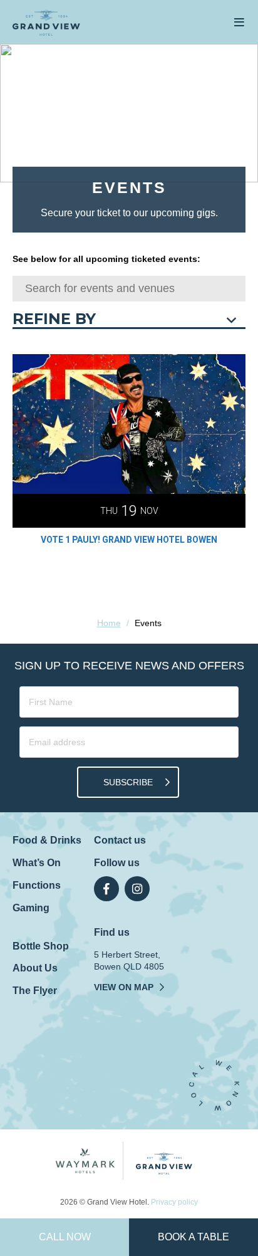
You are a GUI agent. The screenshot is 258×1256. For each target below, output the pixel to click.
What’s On (37, 862)
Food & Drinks (47, 840)
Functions (37, 885)
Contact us (120, 840)
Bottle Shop (41, 946)
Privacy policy (174, 1202)
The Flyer (35, 990)
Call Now (65, 1237)
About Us (35, 968)
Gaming (31, 908)
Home (109, 623)
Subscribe (128, 782)
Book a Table (193, 1237)
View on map (123, 987)
